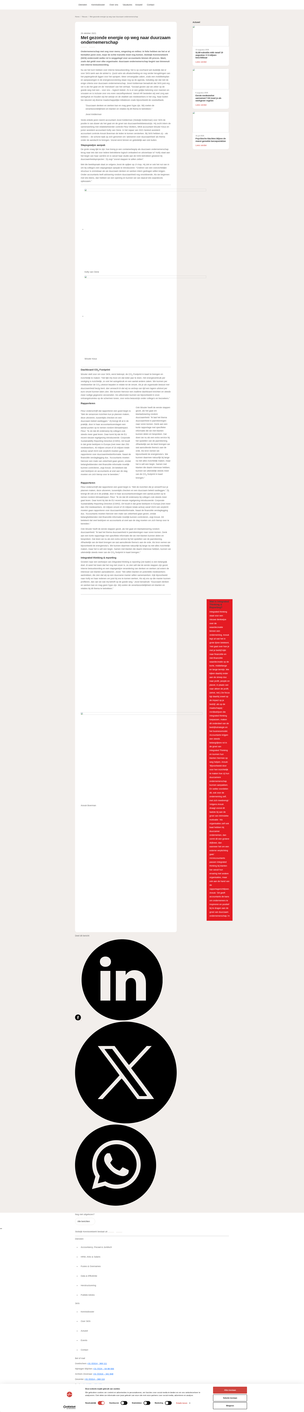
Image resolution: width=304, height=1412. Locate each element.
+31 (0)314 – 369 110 (94, 1379)
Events (84, 1340)
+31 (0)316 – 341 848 (103, 1374)
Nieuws (84, 17)
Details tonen (181, 1403)
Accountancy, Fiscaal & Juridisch (96, 1247)
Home (77, 17)
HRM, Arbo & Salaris (90, 1257)
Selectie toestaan (230, 1398)
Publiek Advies (88, 1295)
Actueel (138, 5)
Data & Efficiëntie (89, 1276)
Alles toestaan (230, 1390)
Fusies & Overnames (91, 1266)
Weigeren (230, 1406)
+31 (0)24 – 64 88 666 (103, 1369)
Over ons (113, 5)
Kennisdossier (87, 1312)
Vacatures (127, 5)
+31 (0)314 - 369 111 (97, 1363)
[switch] (124, 1403)
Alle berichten (83, 1221)
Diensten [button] (82, 5)
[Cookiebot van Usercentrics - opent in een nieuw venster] (69, 1407)
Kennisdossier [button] (98, 5)
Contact (150, 5)
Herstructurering (88, 1285)
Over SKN (85, 1321)
